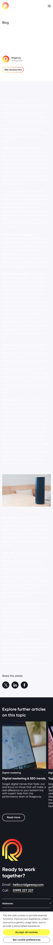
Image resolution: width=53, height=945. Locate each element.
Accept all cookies (26, 932)
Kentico (16, 631)
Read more (13, 817)
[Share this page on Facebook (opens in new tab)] (24, 685)
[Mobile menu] (49, 6)
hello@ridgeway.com (28, 885)
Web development (13, 69)
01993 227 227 (23, 890)
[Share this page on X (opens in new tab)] (5, 685)
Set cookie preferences (26, 939)
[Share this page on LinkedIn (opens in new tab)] (15, 685)
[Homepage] (5, 5)
